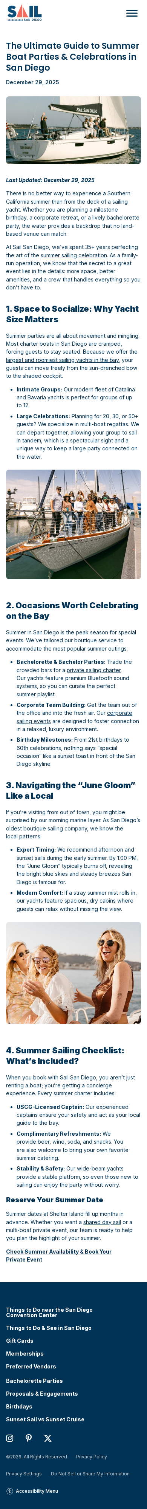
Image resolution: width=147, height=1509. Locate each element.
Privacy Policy (91, 1457)
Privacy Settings (24, 1474)
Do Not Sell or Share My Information (90, 1474)
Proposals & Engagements (42, 1393)
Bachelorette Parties (34, 1381)
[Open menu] (130, 13)
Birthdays (19, 1406)
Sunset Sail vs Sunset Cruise (45, 1419)
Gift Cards (20, 1341)
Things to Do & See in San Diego (49, 1328)
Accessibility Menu (37, 1491)
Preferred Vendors (31, 1366)
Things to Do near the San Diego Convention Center (49, 1312)
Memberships (25, 1353)
